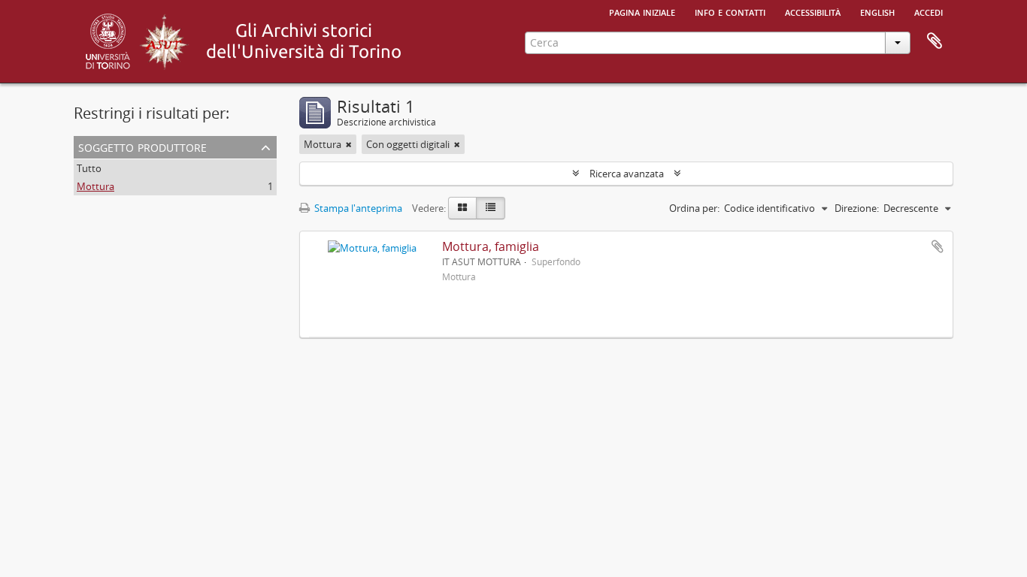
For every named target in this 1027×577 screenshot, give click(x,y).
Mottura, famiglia (490, 246)
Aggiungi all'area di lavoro (937, 246)
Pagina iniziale (642, 11)
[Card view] (462, 208)
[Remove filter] (349, 144)
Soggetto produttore (142, 146)
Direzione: (857, 208)
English (877, 11)
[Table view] (490, 208)
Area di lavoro (934, 41)
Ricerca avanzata (626, 173)
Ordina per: (694, 208)
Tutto (89, 168)
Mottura (95, 186)
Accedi (928, 11)
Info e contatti (730, 11)
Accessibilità (813, 11)
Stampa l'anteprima (357, 208)
